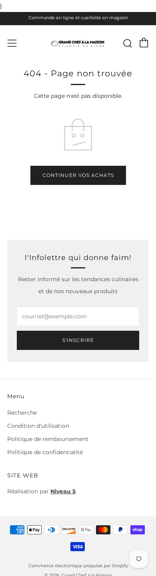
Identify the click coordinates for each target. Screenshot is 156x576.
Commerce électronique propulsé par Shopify (78, 565)
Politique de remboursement (47, 439)
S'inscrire (78, 340)
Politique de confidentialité (45, 452)
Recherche (22, 412)
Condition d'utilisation (38, 425)
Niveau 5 (63, 491)
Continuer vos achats (78, 175)
